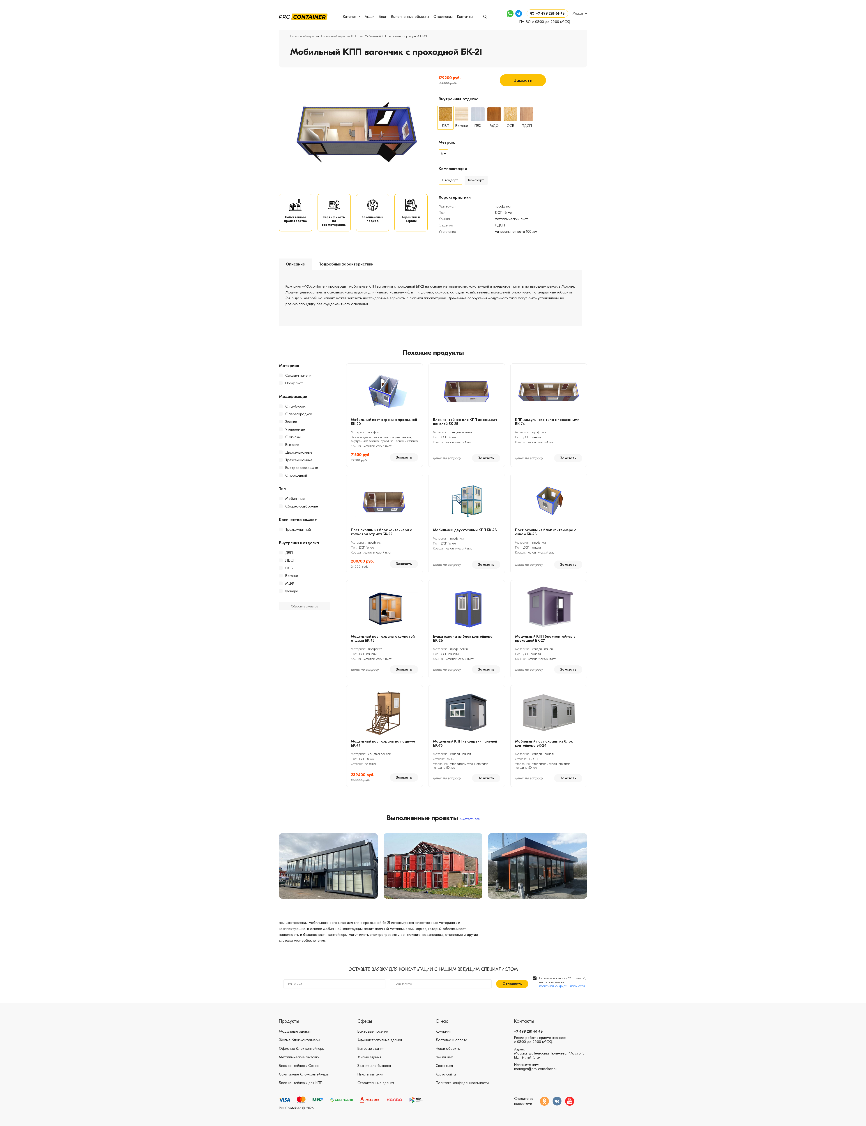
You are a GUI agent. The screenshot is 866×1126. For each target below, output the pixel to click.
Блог (383, 17)
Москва (578, 14)
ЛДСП (290, 560)
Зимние (291, 422)
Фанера (291, 591)
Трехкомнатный (298, 530)
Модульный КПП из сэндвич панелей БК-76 (465, 743)
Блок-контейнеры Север (299, 1066)
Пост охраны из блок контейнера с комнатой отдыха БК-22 (381, 532)
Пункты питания (370, 1074)
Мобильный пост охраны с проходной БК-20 (384, 422)
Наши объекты (448, 1049)
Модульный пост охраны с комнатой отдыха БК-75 (383, 639)
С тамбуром (295, 406)
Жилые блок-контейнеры (299, 1040)
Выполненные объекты (410, 17)
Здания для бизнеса (374, 1066)
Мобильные (295, 499)
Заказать (523, 80)
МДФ (289, 583)
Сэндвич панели (298, 376)
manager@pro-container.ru (535, 1069)
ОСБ (289, 568)
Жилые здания (369, 1057)
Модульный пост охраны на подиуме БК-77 (383, 743)
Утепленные (295, 429)
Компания (443, 1031)
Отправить (512, 984)
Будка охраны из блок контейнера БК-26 (463, 639)
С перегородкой (298, 414)
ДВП (289, 553)
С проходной (296, 475)
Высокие (292, 445)
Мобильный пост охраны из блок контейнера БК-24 (544, 743)
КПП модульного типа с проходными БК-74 (547, 422)
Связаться (444, 1066)
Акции (369, 17)
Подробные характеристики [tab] (345, 264)
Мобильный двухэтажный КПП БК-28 (465, 530)
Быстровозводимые (301, 468)
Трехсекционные (298, 460)
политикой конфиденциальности (562, 986)
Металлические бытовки (299, 1057)
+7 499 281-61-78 (528, 1031)
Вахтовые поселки (372, 1031)
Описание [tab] (295, 264)
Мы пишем (444, 1057)
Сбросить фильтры (304, 606)
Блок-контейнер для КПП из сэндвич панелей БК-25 (465, 422)
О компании (443, 17)
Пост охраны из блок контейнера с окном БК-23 (545, 532)
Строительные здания (375, 1083)
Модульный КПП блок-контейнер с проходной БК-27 (545, 639)
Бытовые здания (370, 1049)
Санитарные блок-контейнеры (304, 1074)
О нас (442, 1021)
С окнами (293, 437)
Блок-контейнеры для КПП (339, 36)
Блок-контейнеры (302, 36)
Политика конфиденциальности (462, 1083)
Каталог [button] (349, 17)
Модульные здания (295, 1031)
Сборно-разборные (301, 506)
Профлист (294, 383)
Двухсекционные (298, 452)
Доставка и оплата (451, 1040)
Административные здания (379, 1040)
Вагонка (291, 576)
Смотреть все (470, 819)
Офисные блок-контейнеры (302, 1049)
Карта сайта (446, 1074)
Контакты (465, 17)
